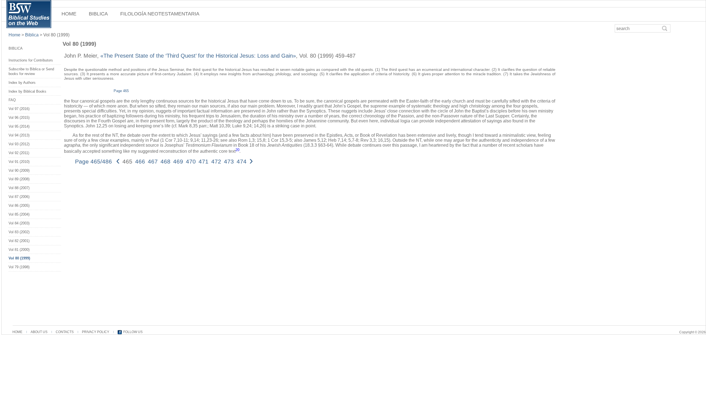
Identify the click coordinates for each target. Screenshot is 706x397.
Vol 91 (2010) (19, 162)
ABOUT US (39, 332)
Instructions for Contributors (31, 60)
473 (229, 161)
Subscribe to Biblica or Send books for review (31, 71)
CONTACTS (65, 332)
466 (140, 161)
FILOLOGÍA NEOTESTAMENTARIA (159, 14)
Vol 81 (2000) (19, 250)
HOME (68, 14)
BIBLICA (98, 14)
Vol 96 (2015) (19, 118)
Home (15, 35)
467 (153, 161)
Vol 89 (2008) (19, 179)
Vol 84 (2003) (19, 223)
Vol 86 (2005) (19, 205)
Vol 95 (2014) (19, 126)
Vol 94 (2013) (19, 135)
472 (216, 161)
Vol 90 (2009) (19, 170)
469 (178, 161)
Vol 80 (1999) (19, 258)
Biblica (32, 35)
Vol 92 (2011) (19, 153)
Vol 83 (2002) (19, 232)
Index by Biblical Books (27, 91)
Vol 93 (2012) (19, 144)
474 (242, 161)
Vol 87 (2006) (19, 197)
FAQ (12, 100)
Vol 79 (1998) (19, 267)
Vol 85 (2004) (19, 214)
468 (165, 161)
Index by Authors (22, 83)
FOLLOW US (133, 332)
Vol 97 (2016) (19, 109)
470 (191, 161)
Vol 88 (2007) (19, 188)
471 (203, 161)
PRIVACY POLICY (95, 332)
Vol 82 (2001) (19, 241)
